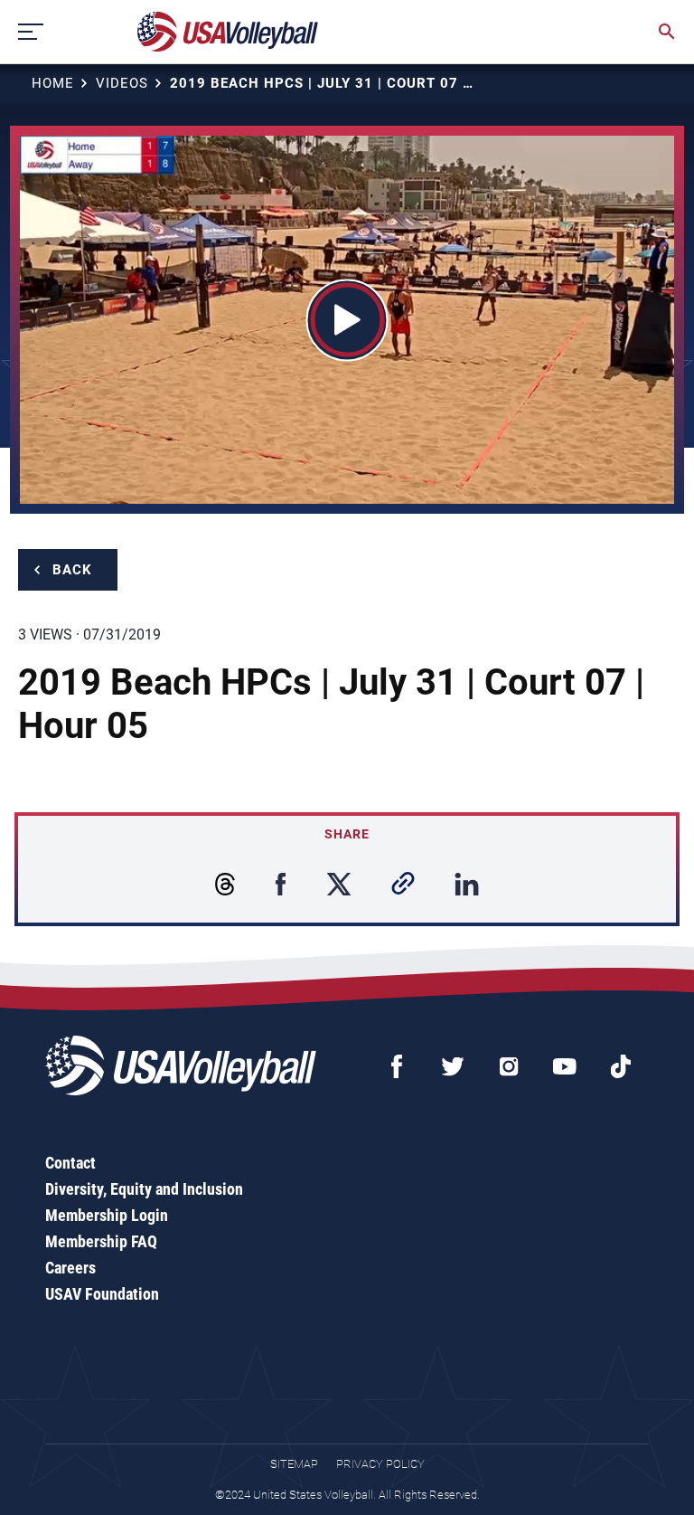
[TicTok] (620, 1066)
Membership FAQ (101, 1241)
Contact (70, 1162)
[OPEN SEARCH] (667, 31)
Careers (70, 1267)
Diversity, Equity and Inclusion (144, 1188)
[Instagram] (508, 1066)
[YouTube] (564, 1066)
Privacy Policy (380, 1464)
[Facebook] (396, 1066)
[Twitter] (452, 1066)
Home (53, 83)
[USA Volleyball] (228, 32)
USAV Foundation (102, 1293)
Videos (122, 83)
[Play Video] (347, 320)
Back (72, 570)
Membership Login (106, 1215)
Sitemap (294, 1464)
